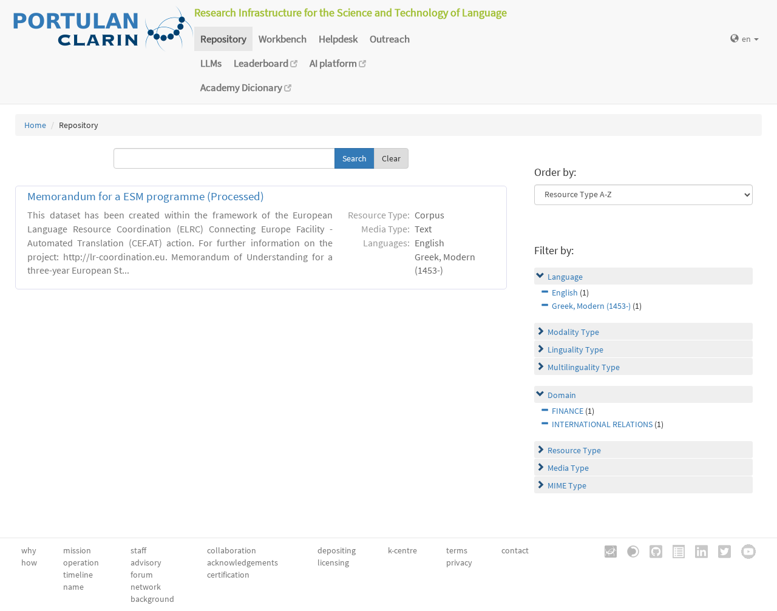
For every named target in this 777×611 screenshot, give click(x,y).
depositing (336, 550)
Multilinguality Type (584, 367)
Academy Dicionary (242, 87)
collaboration (231, 550)
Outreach (390, 39)
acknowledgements (242, 562)
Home (35, 125)
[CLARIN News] (674, 550)
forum (142, 574)
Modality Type (573, 331)
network (146, 586)
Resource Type (574, 450)
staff (138, 550)
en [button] (747, 38)
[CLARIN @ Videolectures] (629, 550)
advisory (146, 562)
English (565, 292)
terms (456, 550)
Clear (391, 158)
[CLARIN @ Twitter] (720, 550)
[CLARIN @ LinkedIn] (697, 550)
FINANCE (567, 410)
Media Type (568, 467)
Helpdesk (338, 39)
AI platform (334, 63)
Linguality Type (575, 349)
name (73, 586)
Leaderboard (262, 63)
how (29, 562)
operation (81, 562)
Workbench (283, 39)
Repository (223, 39)
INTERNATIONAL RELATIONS (602, 424)
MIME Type (567, 485)
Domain (562, 395)
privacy (459, 562)
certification (228, 574)
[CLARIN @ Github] (651, 550)
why (28, 550)
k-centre (402, 550)
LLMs (211, 63)
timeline (78, 574)
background (152, 598)
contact (515, 550)
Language (565, 276)
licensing (333, 562)
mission (77, 550)
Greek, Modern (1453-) (591, 305)
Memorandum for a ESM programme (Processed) (145, 196)
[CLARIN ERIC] (606, 550)
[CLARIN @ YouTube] (744, 550)
